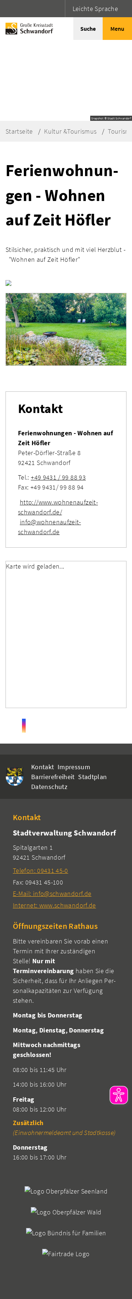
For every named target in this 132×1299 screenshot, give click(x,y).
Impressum (74, 767)
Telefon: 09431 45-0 (40, 870)
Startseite (19, 131)
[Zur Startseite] (27, 28)
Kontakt (42, 767)
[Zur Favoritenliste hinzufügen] (8, 283)
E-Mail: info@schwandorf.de (52, 893)
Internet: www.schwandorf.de (54, 905)
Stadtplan (92, 777)
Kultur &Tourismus (70, 131)
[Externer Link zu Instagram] (24, 726)
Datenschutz (49, 786)
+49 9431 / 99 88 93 (58, 477)
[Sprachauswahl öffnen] (58, 8)
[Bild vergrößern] (66, 329)
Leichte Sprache (95, 8)
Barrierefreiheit (53, 777)
